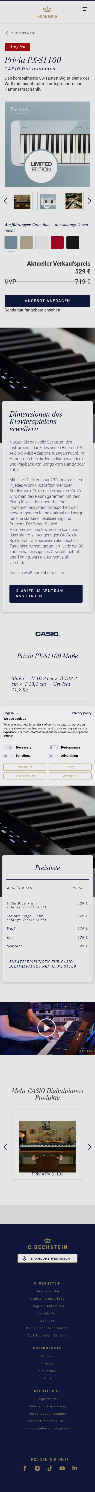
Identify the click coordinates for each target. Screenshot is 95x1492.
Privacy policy (82, 713)
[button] (11, 713)
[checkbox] (8, 747)
